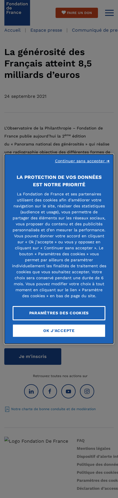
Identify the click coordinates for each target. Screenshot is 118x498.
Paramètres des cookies (59, 313)
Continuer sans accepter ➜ (82, 161)
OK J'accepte (58, 330)
